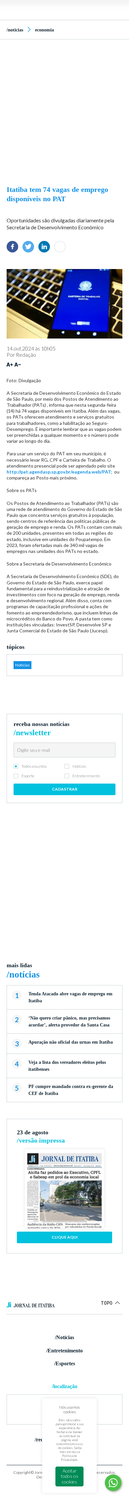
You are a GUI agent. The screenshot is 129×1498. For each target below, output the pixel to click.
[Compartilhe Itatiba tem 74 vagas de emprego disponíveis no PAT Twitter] (28, 246)
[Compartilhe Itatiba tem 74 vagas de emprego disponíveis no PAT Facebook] (12, 246)
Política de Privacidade (69, 1458)
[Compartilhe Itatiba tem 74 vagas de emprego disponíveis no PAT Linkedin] (44, 246)
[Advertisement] (64, 110)
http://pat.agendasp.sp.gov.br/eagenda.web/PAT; (59, 472)
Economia (44, 29)
